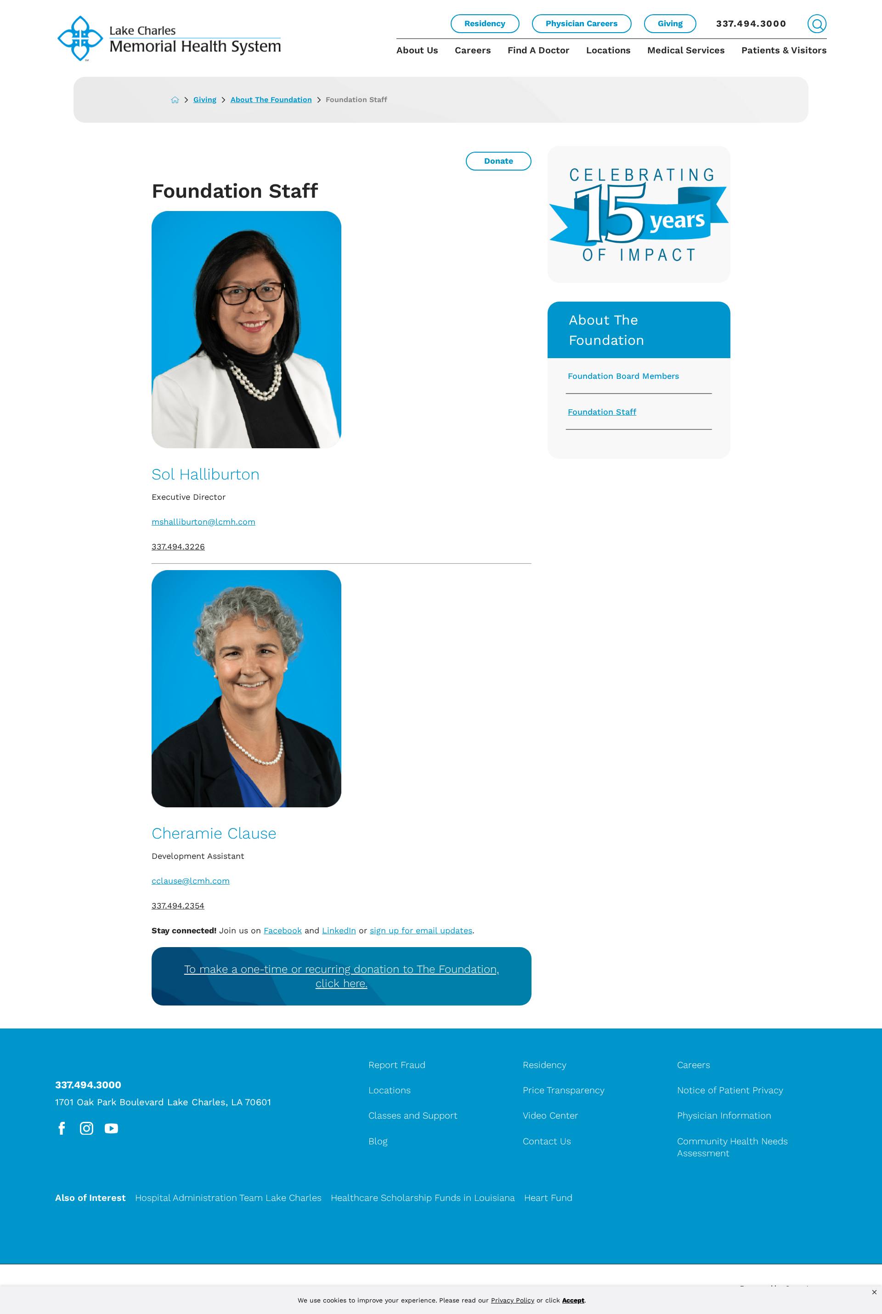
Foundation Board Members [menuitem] (623, 376)
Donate (498, 161)
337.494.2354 (178, 905)
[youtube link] (111, 1128)
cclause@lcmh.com (191, 881)
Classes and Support (413, 1115)
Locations (608, 50)
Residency (484, 23)
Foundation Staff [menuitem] (602, 412)
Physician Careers (582, 23)
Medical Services (686, 50)
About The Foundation (271, 99)
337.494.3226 (178, 546)
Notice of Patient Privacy (730, 1090)
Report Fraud (396, 1064)
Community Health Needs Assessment (732, 1147)
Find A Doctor (539, 50)
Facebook (283, 930)
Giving (670, 23)
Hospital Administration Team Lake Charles (228, 1197)
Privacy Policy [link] (512, 1300)
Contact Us (547, 1141)
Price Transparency (564, 1090)
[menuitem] (421, 58)
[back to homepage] (182, 100)
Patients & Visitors (784, 50)
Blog (377, 1141)
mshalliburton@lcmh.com (203, 521)
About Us (417, 50)
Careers (473, 50)
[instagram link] (86, 1128)
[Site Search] (817, 23)
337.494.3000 (751, 23)
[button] (874, 1292)
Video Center (550, 1115)
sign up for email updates (421, 930)
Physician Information (724, 1115)
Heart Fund (548, 1197)
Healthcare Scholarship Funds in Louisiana (423, 1197)
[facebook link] (61, 1128)
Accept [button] (573, 1300)
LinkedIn (339, 930)
